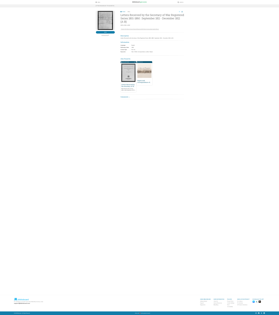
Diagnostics (202, 305)
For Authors (240, 301)
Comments (124, 97)
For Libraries (240, 303)
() (140, 29)
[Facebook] (258, 313)
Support (202, 303)
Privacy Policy (230, 301)
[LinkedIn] (264, 313)
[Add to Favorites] (134, 62)
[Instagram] (256, 313)
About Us (216, 301)
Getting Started (203, 301)
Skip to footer (7, 1)
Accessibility (230, 306)
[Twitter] (261, 313)
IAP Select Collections (242, 305)
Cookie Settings (230, 303)
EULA (228, 305)
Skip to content (7, 1)
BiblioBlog (216, 305)
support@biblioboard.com (22, 303)
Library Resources (218, 303)
